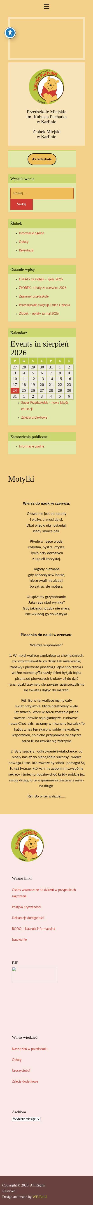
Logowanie (19, 939)
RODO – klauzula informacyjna (33, 929)
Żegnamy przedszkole (34, 296)
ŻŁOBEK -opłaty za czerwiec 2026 (42, 288)
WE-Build (40, 1197)
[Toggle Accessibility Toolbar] (10, 32)
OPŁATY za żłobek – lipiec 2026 (41, 279)
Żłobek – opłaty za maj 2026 (39, 313)
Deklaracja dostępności (28, 918)
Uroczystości (21, 1070)
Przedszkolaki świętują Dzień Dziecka (44, 305)
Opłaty (23, 242)
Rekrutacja (26, 250)
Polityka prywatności (26, 907)
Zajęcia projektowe (34, 417)
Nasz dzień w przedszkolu (29, 1049)
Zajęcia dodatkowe (25, 1081)
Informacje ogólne (31, 233)
